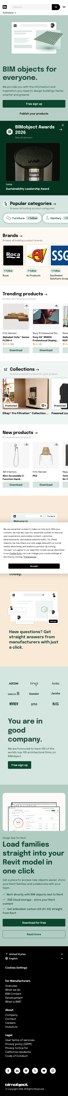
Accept (34, 566)
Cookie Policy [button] (15, 553)
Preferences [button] (30, 557)
